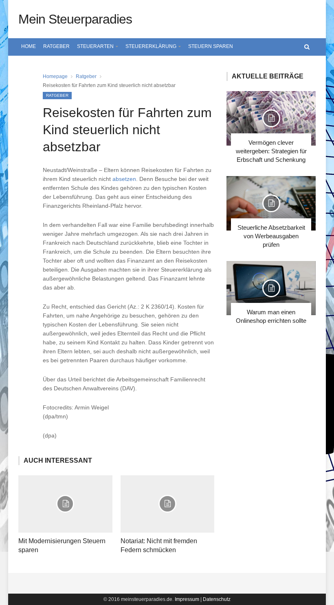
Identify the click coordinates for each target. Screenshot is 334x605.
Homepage (55, 76)
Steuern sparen (210, 46)
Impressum (187, 599)
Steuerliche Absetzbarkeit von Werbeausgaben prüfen (271, 236)
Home (28, 46)
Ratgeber (56, 46)
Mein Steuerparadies (75, 19)
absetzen (124, 179)
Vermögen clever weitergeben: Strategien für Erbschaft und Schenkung (271, 151)
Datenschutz (217, 599)
